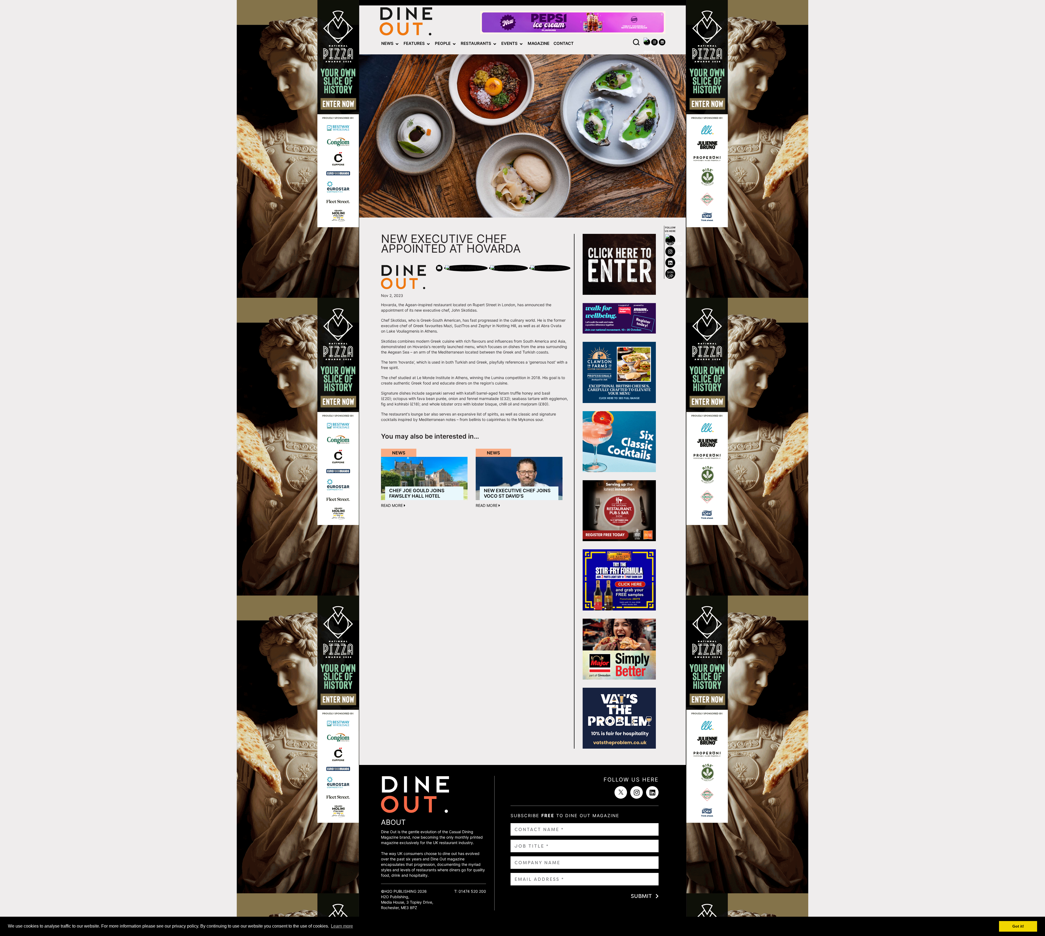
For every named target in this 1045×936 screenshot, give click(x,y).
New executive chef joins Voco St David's (517, 493)
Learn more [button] (342, 926)
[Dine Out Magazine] (406, 22)
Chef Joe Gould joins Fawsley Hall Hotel (416, 493)
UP (670, 275)
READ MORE (392, 505)
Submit (641, 896)
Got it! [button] (1018, 926)
